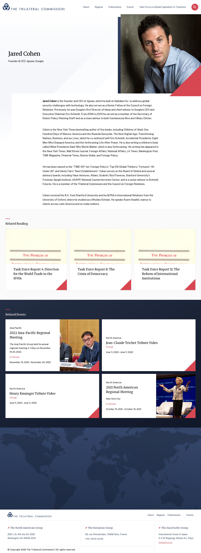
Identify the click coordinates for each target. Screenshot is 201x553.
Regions (99, 7)
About (86, 7)
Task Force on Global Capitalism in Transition (162, 7)
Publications (114, 7)
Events (130, 7)
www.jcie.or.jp (165, 542)
